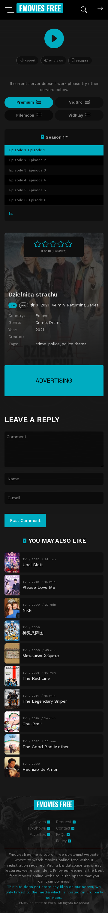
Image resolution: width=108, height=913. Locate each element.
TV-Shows (37, 828)
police (54, 344)
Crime (41, 322)
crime (40, 344)
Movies (40, 822)
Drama (55, 322)
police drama (74, 344)
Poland (42, 315)
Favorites (38, 834)
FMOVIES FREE (40, 8)
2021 (39, 330)
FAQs (61, 834)
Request (64, 822)
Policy (62, 841)
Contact (63, 828)
